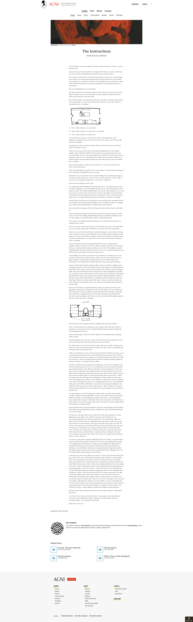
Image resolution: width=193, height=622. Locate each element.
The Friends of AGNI (91, 603)
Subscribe (135, 4)
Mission (87, 596)
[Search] (151, 4)
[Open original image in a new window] (121, 109)
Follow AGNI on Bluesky (67, 616)
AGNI (59, 579)
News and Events (90, 598)
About (99, 10)
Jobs (116, 591)
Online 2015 (100, 558)
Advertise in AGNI (120, 589)
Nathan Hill (111, 549)
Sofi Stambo (111, 558)
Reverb (111, 15)
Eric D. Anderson (100, 55)
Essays (79, 15)
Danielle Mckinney (54, 45)
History (87, 589)
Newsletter (118, 594)
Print (92, 10)
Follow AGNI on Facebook (95, 616)
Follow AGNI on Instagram (80, 616)
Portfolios (119, 15)
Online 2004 (53, 558)
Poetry (86, 15)
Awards (87, 594)
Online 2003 (53, 549)
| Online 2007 (64, 511)
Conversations (94, 15)
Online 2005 (100, 549)
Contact (108, 10)
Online (84, 10)
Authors (87, 591)
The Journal (89, 606)
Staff (86, 601)
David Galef (64, 558)
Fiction (73, 15)
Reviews (104, 15)
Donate (145, 4)
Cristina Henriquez (66, 549)
